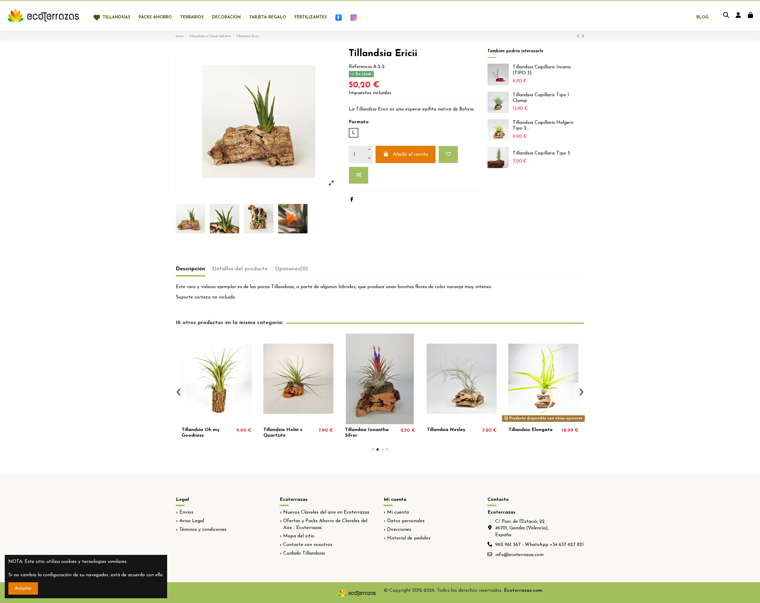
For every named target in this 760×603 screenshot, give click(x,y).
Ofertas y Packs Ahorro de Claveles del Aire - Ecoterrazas (325, 524)
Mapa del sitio (298, 536)
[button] (373, 449)
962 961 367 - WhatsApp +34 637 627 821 (539, 544)
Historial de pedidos (408, 538)
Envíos (186, 512)
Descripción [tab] (190, 269)
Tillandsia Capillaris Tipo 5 (541, 153)
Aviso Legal (191, 521)
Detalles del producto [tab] (240, 269)
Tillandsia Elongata (530, 429)
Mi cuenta (398, 512)
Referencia (360, 66)
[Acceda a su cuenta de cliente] (738, 15)
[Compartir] (351, 200)
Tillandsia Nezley (446, 429)
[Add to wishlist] (448, 154)
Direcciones (399, 529)
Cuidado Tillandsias (304, 553)
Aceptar (23, 588)
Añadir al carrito (410, 154)
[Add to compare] (358, 175)
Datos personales (406, 521)
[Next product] (582, 36)
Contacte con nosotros (307, 544)
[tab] (291, 270)
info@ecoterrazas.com (519, 555)
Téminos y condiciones (203, 529)
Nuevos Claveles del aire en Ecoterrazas (326, 512)
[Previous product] (579, 36)
